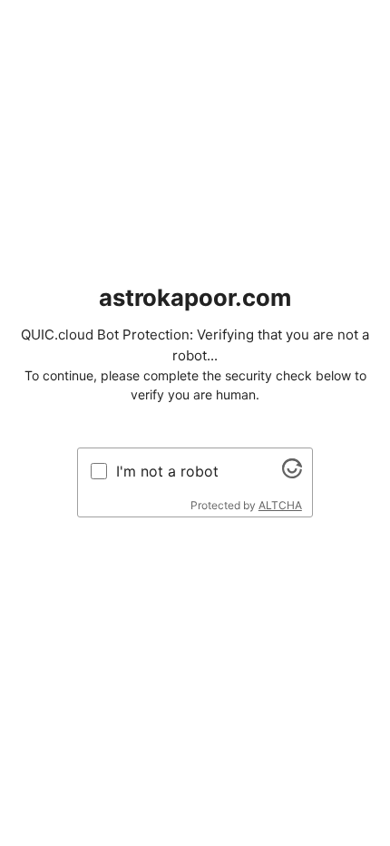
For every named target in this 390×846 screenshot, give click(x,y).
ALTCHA (280, 505)
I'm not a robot (167, 471)
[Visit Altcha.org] (292, 473)
